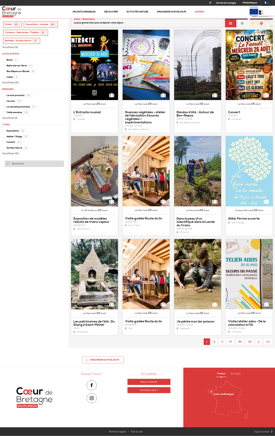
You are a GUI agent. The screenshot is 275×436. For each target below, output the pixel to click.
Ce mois (14, 101)
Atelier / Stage (17, 136)
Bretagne (236, 373)
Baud (11, 59)
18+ (240, 341)
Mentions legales (117, 431)
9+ (230, 341)
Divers (11, 24)
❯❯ (268, 341)
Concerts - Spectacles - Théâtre (24, 32)
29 (249, 341)
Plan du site (137, 431)
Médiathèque (250, 2)
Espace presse (261, 431)
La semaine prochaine (21, 106)
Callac (12, 77)
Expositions (15, 130)
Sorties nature (17, 147)
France (221, 373)
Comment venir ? (149, 390)
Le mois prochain (19, 95)
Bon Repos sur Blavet (20, 71)
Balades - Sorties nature (20, 40)
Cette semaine (17, 112)
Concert (13, 142)
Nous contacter (149, 381)
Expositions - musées (40, 24)
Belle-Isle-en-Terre (19, 65)
